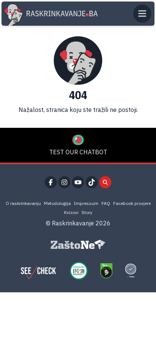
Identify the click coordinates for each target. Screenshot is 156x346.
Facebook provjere (132, 203)
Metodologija (57, 203)
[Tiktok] (92, 182)
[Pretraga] (105, 182)
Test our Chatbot (78, 152)
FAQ (105, 203)
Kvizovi (71, 212)
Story (86, 212)
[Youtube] (78, 182)
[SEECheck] (38, 270)
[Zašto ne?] (78, 245)
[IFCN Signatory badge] (106, 270)
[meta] (131, 270)
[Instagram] (64, 182)
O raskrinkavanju (23, 203)
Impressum (86, 203)
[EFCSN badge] (78, 270)
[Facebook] (51, 182)
